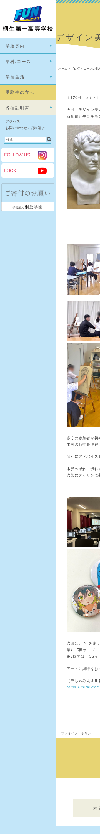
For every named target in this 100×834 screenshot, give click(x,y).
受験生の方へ (20, 92)
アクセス (13, 121)
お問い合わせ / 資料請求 (25, 128)
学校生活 (15, 76)
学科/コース (18, 61)
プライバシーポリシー (77, 733)
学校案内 (15, 46)
